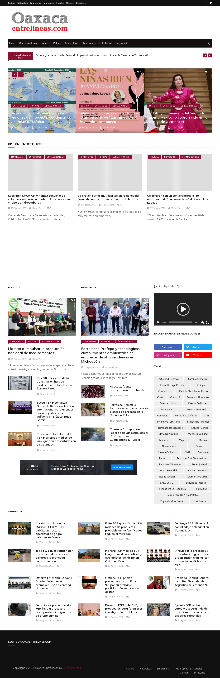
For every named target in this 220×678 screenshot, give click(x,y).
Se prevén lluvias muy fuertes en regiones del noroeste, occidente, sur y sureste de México (108, 197)
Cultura (11, 3)
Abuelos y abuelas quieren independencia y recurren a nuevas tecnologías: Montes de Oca (177, 117)
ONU (187, 452)
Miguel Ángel (40, 127)
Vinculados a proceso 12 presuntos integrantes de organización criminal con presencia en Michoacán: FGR (192, 557)
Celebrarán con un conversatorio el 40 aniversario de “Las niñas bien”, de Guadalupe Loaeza (40, 117)
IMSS (206, 415)
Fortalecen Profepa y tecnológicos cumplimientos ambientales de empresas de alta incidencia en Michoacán (110, 355)
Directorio (81, 3)
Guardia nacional (196, 409)
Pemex (163, 458)
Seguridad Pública (196, 482)
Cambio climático (198, 378)
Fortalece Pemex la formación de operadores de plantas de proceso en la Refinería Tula (129, 410)
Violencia (201, 501)
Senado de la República (172, 488)
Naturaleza (22, 3)
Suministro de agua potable (183, 494)
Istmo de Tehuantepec (170, 427)
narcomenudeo (170, 446)
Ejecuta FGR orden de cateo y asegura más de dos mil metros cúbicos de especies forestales (192, 610)
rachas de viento (197, 470)
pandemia (203, 452)
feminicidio (166, 409)
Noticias (45, 43)
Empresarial (35, 3)
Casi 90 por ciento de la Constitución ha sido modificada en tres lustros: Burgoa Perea (55, 383)
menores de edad (198, 433)
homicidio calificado (186, 415)
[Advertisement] (104, 256)
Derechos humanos (198, 397)
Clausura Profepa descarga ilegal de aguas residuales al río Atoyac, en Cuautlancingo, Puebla (129, 434)
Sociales (60, 3)
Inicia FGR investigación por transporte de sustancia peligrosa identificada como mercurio (54, 556)
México (203, 440)
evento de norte (197, 403)
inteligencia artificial (198, 421)
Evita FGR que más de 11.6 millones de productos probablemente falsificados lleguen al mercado (123, 529)
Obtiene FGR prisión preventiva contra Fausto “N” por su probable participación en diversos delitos (122, 584)
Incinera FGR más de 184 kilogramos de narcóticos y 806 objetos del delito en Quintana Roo (123, 556)
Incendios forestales (168, 421)
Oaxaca (200, 446)
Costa (160, 397)
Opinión (70, 3)
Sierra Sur (201, 488)
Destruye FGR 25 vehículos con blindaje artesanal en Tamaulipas (193, 527)
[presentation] (205, 55)
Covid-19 (175, 397)
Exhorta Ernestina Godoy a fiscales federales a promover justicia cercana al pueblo (54, 583)
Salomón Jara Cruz (197, 476)
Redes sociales (167, 476)
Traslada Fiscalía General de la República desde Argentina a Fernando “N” (192, 581)
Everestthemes (72, 668)
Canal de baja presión (172, 385)
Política (57, 43)
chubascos (164, 391)
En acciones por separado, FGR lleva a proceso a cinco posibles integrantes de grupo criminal (53, 610)
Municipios (49, 3)
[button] (183, 309)
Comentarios (72, 43)
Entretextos (105, 43)
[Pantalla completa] (207, 322)
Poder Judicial (199, 464)
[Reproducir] (158, 322)
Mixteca (163, 440)
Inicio (12, 43)
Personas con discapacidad (192, 458)
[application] (183, 309)
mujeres (183, 440)
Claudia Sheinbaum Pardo (193, 391)
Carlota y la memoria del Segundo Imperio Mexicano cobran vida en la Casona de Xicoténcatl (91, 55)
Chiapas (201, 385)
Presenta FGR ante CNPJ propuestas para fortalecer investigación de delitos (123, 608)
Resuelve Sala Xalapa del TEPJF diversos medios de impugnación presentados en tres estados (56, 439)
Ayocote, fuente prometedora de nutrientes (128, 388)
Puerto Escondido (168, 470)
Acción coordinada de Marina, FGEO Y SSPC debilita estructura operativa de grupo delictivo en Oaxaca (50, 530)
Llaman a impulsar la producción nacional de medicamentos (36, 350)
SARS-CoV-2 (166, 482)
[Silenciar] (202, 322)
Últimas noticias (28, 43)
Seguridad (121, 43)
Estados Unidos (168, 403)
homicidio (162, 415)
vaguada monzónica (171, 501)
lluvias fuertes (199, 427)
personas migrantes (170, 464)
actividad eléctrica (168, 378)
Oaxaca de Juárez (167, 452)
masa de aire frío (168, 433)
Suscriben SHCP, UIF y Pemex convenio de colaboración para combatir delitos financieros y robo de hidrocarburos (39, 199)
